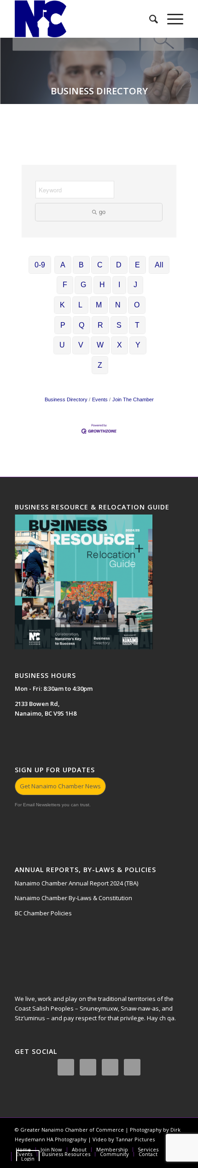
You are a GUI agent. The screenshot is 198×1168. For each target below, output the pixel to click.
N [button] (118, 305)
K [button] (62, 305)
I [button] (119, 285)
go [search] (102, 211)
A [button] (62, 265)
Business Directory (66, 399)
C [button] (100, 265)
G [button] (83, 285)
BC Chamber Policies (43, 913)
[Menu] (170, 18)
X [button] (119, 345)
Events (100, 399)
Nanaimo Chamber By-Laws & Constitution (73, 898)
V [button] (80, 345)
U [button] (62, 345)
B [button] (81, 265)
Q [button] (81, 325)
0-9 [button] (40, 265)
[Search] (149, 18)
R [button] (100, 325)
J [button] (135, 285)
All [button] (159, 265)
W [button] (100, 345)
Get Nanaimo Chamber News (60, 786)
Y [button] (137, 345)
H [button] (102, 285)
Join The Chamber (133, 399)
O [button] (137, 305)
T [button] (137, 325)
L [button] (80, 305)
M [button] (99, 305)
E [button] (137, 265)
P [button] (62, 325)
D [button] (119, 265)
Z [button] (100, 365)
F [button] (65, 285)
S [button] (119, 325)
